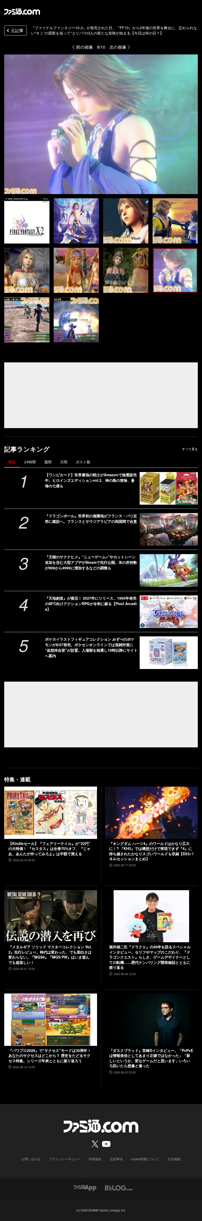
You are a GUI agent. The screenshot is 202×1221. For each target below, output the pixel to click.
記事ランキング (27, 449)
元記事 (17, 30)
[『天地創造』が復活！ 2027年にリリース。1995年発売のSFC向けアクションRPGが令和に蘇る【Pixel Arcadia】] (169, 611)
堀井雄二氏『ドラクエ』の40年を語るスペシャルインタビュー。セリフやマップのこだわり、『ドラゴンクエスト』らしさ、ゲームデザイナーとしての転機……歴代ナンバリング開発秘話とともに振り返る (150, 957)
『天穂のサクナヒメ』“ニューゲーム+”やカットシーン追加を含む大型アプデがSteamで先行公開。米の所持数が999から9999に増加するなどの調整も (91, 562)
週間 (48, 461)
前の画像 (84, 47)
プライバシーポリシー (64, 1159)
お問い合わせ (31, 1159)
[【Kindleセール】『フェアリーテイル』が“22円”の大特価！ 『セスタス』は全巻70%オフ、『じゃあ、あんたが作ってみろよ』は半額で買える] (50, 813)
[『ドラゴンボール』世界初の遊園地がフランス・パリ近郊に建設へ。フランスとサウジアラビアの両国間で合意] (169, 529)
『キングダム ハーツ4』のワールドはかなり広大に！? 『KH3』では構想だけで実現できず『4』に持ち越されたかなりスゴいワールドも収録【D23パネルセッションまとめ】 (151, 851)
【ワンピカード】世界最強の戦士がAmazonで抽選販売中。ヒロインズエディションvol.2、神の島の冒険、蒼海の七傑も (91, 480)
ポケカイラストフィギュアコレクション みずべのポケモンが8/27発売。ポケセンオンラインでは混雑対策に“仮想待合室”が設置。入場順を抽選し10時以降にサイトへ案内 (91, 647)
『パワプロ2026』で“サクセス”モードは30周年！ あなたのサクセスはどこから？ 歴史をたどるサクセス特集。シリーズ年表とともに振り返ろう (49, 1055)
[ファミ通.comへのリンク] (22, 11)
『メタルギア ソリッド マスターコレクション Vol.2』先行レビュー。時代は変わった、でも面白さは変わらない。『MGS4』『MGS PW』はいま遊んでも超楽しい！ (50, 954)
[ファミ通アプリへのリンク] (85, 1187)
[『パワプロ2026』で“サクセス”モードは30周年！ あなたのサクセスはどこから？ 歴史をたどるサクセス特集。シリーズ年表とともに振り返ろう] (50, 1020)
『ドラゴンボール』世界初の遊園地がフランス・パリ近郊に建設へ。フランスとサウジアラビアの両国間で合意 (91, 518)
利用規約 (95, 1159)
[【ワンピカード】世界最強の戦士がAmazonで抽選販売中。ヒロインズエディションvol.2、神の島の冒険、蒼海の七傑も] (169, 488)
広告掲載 (174, 1159)
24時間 (30, 461)
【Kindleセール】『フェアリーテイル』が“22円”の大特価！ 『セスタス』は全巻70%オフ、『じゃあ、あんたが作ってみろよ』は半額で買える (49, 848)
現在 (12, 461)
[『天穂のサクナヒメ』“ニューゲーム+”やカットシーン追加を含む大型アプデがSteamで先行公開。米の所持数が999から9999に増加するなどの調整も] (169, 570)
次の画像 (117, 47)
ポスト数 (83, 461)
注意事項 (116, 1159)
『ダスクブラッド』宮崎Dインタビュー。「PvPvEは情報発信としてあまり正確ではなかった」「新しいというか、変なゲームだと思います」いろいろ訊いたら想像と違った (151, 1058)
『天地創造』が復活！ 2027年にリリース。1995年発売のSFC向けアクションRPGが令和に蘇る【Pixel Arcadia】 (91, 603)
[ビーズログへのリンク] (119, 1187)
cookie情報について (145, 1159)
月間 (63, 461)
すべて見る (190, 449)
